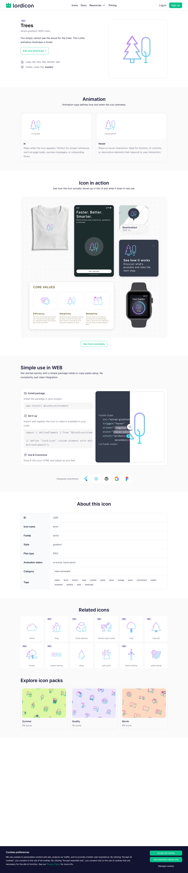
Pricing (112, 5)
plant (79, 585)
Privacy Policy (53, 864)
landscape (89, 585)
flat (42, 67)
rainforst (70, 585)
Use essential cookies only (166, 859)
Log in (162, 5)
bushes (75, 580)
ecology (121, 580)
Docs (84, 5)
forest (66, 580)
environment (142, 580)
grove (111, 580)
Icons (75, 5)
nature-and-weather (62, 571)
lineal (36, 67)
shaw (84, 580)
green (130, 580)
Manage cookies (166, 866)
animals (93, 580)
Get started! (94, 271)
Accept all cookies (166, 853)
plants (102, 580)
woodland (59, 585)
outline (29, 67)
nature (57, 580)
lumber (153, 580)
